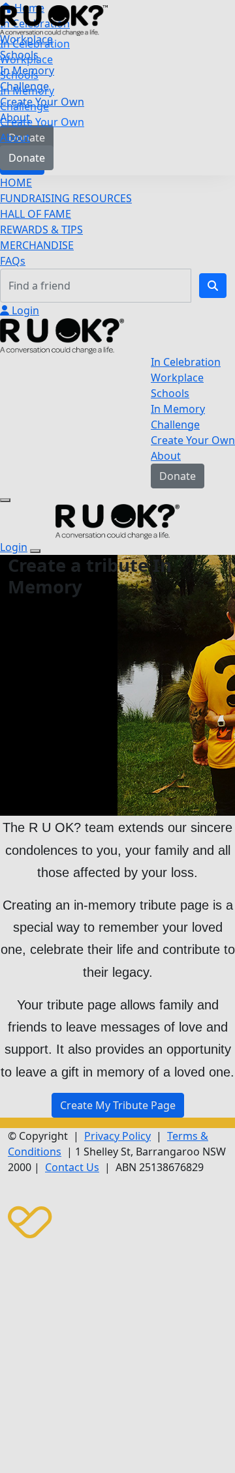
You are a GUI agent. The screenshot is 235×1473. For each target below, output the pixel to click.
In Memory (27, 90)
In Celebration (35, 44)
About (15, 137)
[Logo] (54, 19)
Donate (26, 158)
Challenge (24, 106)
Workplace (26, 59)
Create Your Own (42, 122)
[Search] (213, 285)
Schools (19, 75)
